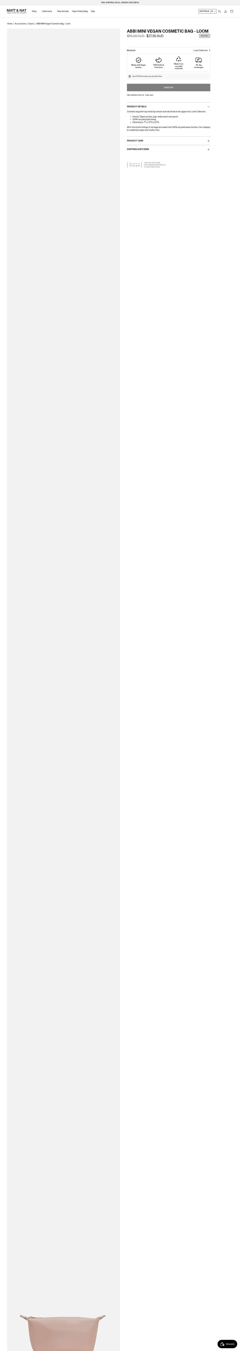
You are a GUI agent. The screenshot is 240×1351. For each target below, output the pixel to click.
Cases (31, 24)
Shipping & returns (138, 149)
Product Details (136, 106)
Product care (135, 141)
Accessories (20, 24)
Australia (206, 11)
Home (9, 24)
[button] (219, 11)
